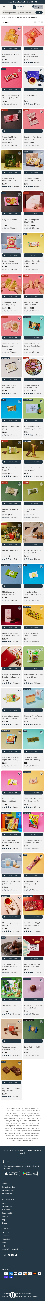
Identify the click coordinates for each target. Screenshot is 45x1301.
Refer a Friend (7, 1210)
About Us (5, 1203)
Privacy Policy (6, 1239)
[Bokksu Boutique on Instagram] (5, 1255)
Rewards (5, 1216)
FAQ (3, 1246)
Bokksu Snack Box (8, 1187)
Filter (7, 22)
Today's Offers (7, 1206)
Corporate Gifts (7, 1213)
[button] (19, 29)
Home (3, 17)
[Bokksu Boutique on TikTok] (16, 1255)
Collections (11, 17)
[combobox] (22, 12)
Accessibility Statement (10, 1249)
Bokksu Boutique (8, 1190)
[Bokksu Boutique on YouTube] (12, 1255)
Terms (4, 1242)
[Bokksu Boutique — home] (19, 7)
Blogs (4, 1220)
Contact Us (6, 1232)
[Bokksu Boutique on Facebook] (9, 1255)
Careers (4, 1223)
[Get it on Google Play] (30, 1175)
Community (6, 1236)
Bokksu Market (7, 1193)
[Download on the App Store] (12, 1175)
